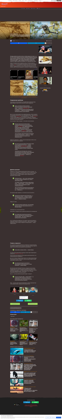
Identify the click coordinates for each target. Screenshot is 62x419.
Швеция (25, 387)
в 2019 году (20, 126)
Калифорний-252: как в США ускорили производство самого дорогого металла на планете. (24, 343)
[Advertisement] (36, 4)
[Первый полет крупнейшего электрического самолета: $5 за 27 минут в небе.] (16, 390)
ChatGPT (30, 341)
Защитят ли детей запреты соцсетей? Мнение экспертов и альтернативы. (29, 382)
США (29, 327)
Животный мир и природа (27, 371)
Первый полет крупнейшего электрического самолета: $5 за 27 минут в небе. (30, 390)
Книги (23, 0)
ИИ (31, 341)
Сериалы (20, 0)
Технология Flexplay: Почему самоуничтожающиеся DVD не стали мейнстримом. (14, 330)
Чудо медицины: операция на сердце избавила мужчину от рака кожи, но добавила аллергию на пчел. (24, 329)
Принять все (58, 417)
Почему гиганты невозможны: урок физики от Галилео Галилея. (13, 343)
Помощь (40, 0)
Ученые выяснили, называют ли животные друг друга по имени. (30, 350)
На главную (10, 0)
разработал (24, 130)
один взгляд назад (12, 327)
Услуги (26, 0)
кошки (36, 371)
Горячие (28, 8)
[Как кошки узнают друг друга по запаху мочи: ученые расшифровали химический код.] (16, 374)
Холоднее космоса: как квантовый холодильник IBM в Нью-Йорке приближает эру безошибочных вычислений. (30, 367)
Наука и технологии (14, 33)
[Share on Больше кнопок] (45, 43)
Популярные (33, 8)
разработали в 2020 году (19, 253)
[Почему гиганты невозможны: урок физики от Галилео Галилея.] (14, 337)
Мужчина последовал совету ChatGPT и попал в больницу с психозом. (33, 343)
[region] (31, 417)
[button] (42, 0)
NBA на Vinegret (15, 0)
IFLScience (22, 155)
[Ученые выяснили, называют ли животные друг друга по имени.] (16, 351)
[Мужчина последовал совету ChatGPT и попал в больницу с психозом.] (33, 337)
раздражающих (18, 116)
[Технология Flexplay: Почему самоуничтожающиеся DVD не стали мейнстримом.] (14, 323)
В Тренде (24, 8)
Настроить (48, 417)
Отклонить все (53, 417)
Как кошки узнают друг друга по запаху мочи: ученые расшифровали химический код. (30, 374)
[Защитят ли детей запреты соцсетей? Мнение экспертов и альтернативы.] (16, 382)
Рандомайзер (36, 0)
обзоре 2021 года (26, 108)
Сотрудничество (30, 0)
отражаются (35, 116)
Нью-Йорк (30, 363)
